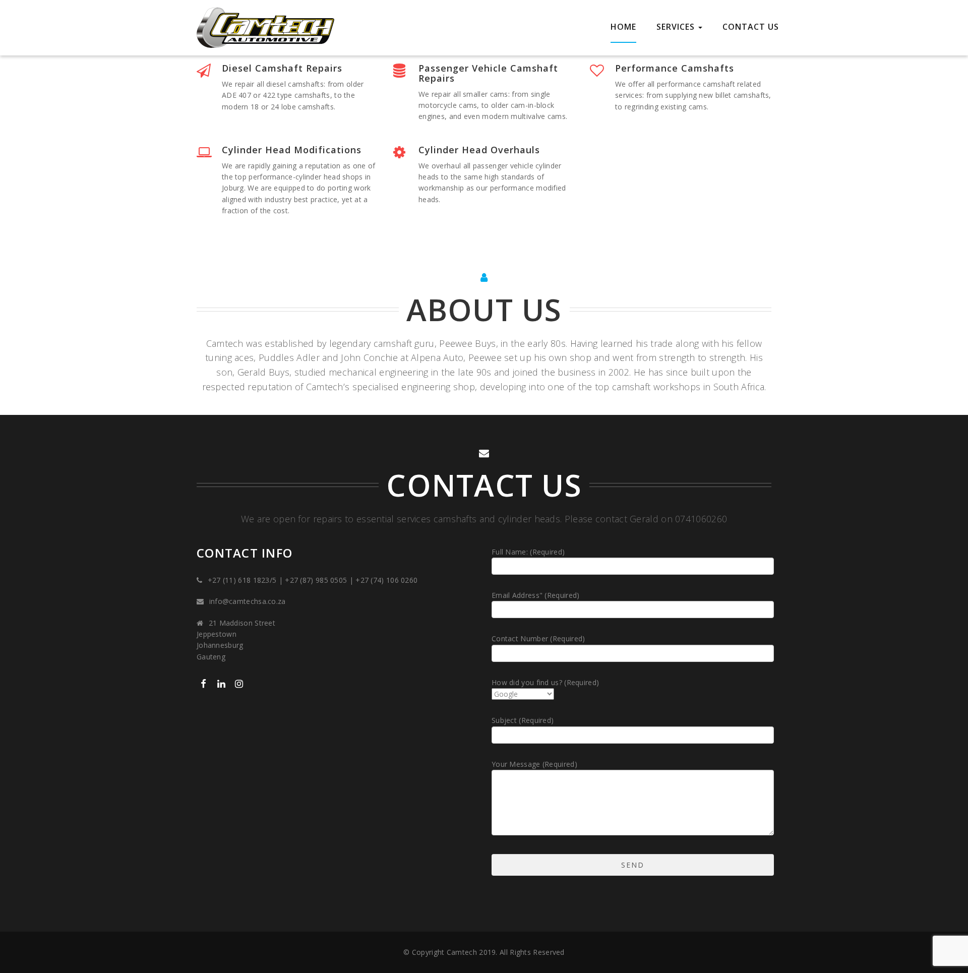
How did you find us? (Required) (545, 682)
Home (623, 26)
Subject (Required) (523, 720)
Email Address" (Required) (536, 595)
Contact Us (750, 26)
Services (676, 26)
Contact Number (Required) (538, 638)
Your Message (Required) (534, 764)
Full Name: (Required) (528, 552)
